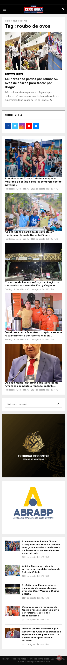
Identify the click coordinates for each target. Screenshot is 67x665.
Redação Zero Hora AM (18, 189)
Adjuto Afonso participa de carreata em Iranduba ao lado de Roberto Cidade (29, 233)
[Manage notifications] (59, 657)
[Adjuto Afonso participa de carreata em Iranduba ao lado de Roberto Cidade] (33, 212)
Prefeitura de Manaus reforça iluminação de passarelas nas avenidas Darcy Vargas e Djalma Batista (40, 590)
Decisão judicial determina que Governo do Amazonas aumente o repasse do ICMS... (31, 384)
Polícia (19, 74)
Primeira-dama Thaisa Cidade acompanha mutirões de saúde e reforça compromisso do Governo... (33, 182)
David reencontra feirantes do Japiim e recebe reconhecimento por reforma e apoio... (33, 334)
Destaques (10, 74)
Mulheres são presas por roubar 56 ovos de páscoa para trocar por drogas (31, 83)
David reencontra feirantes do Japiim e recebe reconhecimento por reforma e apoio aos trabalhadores (40, 611)
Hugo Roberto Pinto (17, 289)
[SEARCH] (58, 404)
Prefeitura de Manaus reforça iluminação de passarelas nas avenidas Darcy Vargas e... (32, 283)
